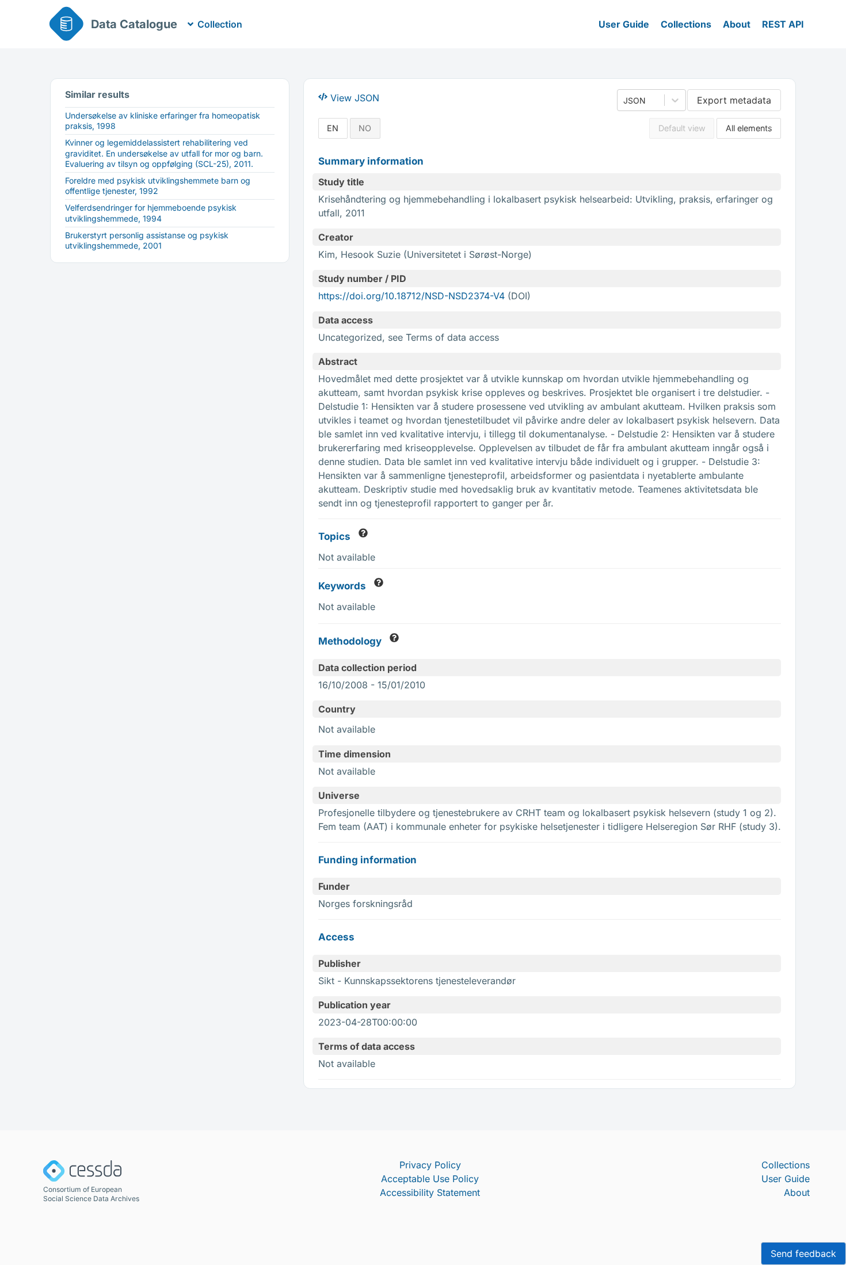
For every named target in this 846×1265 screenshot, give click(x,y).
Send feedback (803, 1253)
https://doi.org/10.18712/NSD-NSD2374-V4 (411, 296)
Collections (686, 24)
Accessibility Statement (430, 1192)
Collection (219, 24)
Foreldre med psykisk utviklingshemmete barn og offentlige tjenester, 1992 (157, 186)
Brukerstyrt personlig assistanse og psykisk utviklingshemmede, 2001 (146, 240)
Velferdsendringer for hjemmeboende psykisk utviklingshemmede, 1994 (151, 213)
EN (332, 128)
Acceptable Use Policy (430, 1178)
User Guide (624, 24)
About (736, 24)
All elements (749, 128)
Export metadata (734, 100)
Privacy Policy (430, 1165)
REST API (783, 24)
